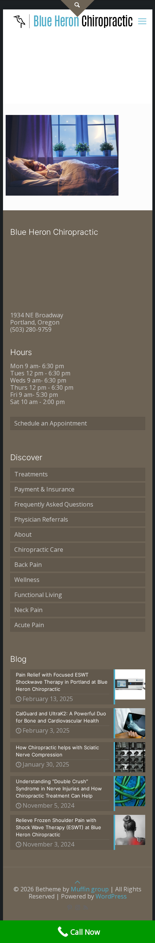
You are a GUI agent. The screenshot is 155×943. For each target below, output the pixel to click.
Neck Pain (28, 610)
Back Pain (28, 564)
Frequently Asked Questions (53, 504)
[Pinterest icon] (70, 907)
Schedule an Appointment (50, 423)
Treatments (31, 474)
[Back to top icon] (77, 882)
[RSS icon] (85, 907)
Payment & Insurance (44, 489)
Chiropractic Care (38, 549)
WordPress (111, 896)
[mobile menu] (142, 20)
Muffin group (90, 889)
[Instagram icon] (78, 907)
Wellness (27, 580)
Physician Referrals (41, 519)
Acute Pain (29, 625)
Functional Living (38, 595)
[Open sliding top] (77, 8)
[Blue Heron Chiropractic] (73, 20)
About (23, 534)
